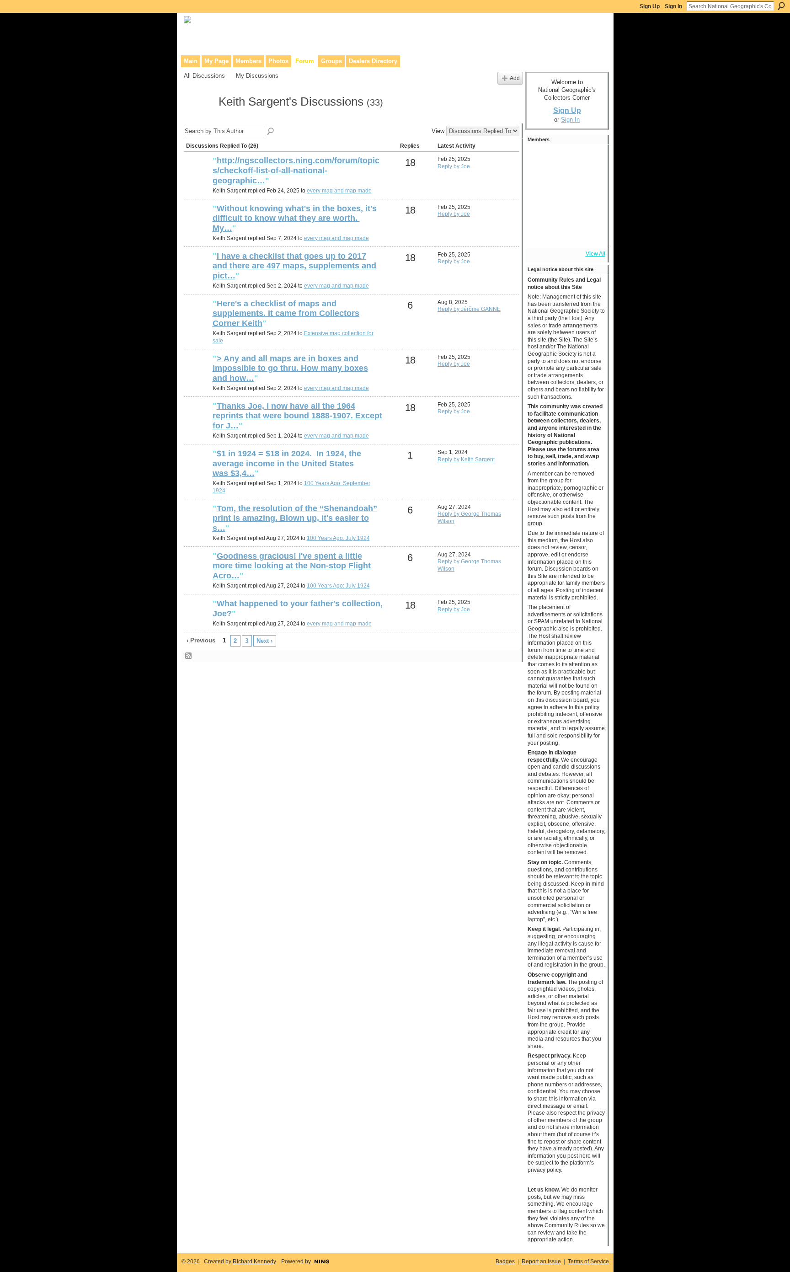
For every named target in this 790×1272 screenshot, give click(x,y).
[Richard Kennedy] (565, 184)
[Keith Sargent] (198, 118)
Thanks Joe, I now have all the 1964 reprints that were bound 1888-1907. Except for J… (297, 415)
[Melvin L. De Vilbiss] (540, 184)
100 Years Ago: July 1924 (338, 538)
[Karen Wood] (540, 233)
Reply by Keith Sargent (466, 459)
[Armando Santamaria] (540, 208)
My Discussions (257, 75)
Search (781, 6)
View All (595, 254)
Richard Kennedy (254, 1261)
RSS (189, 656)
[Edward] (565, 233)
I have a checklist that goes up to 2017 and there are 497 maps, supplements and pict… (294, 265)
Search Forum (271, 132)
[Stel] (589, 159)
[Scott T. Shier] (565, 159)
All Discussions (204, 75)
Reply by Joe (454, 166)
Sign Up (650, 6)
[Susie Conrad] (565, 208)
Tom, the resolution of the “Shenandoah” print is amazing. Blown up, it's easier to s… (295, 518)
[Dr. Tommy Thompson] (589, 233)
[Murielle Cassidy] (197, 319)
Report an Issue (541, 1261)
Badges (505, 1261)
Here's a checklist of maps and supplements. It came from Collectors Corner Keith (286, 313)
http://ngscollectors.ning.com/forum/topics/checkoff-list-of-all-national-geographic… (296, 170)
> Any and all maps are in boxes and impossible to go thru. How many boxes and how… (290, 368)
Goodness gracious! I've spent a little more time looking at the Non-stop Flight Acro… (292, 565)
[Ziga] (589, 208)
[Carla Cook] (589, 184)
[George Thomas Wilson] (197, 469)
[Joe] (197, 176)
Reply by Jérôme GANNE (469, 309)
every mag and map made (339, 190)
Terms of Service (588, 1261)
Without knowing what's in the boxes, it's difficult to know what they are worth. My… (295, 218)
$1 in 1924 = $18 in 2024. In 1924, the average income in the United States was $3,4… (287, 463)
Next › (264, 640)
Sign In (673, 6)
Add (515, 78)
